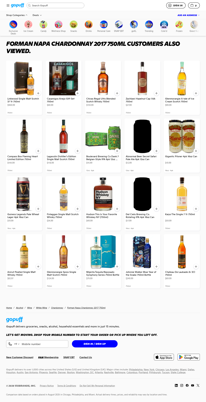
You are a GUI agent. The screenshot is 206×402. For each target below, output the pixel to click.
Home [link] (9, 307)
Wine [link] (29, 307)
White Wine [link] (41, 307)
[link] (17, 5)
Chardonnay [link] (57, 307)
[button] (194, 5)
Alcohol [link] (19, 307)
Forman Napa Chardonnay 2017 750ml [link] (86, 307)
